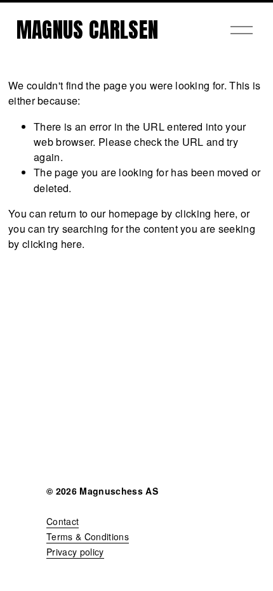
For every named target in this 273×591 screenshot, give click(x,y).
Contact (62, 521)
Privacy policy (75, 551)
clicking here (205, 213)
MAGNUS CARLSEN (88, 30)
